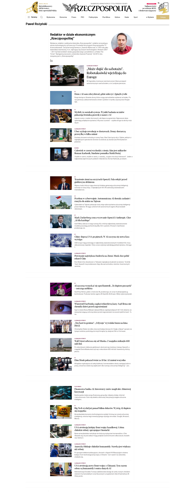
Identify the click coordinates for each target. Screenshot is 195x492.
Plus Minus (106, 17)
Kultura (117, 17)
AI (74, 91)
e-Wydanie (150, 17)
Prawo (74, 17)
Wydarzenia (50, 17)
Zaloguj (163, 17)
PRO (82, 17)
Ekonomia (63, 17)
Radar (127, 17)
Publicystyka (93, 17)
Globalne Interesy (92, 65)
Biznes (76, 148)
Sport (136, 17)
